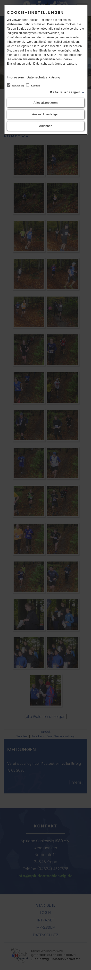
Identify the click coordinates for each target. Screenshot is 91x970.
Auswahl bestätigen (45, 114)
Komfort (35, 85)
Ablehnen (45, 126)
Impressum (15, 77)
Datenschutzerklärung (43, 77)
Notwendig (18, 85)
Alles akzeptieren (45, 102)
